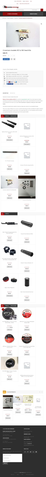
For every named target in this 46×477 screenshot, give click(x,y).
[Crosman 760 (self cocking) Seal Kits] (27, 155)
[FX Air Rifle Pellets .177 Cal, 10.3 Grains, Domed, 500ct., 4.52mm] (9, 313)
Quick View (12, 129)
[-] (12, 56)
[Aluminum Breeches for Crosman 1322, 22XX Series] (27, 126)
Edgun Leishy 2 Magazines (9, 287)
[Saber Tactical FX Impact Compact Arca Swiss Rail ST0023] (9, 223)
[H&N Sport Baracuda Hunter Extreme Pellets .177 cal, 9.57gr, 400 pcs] (27, 365)
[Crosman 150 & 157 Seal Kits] (18, 399)
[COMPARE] (11, 59)
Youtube (36, 452)
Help (31, 1)
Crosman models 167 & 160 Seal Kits (9, 189)
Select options (26, 144)
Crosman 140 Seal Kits (27, 199)
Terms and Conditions (30, 474)
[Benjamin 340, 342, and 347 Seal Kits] (28, 399)
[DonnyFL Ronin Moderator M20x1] (27, 223)
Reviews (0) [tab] (12, 93)
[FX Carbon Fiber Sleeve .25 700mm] (38, 400)
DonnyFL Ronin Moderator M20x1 (27, 233)
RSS (33, 452)
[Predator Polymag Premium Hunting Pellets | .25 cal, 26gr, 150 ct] (27, 338)
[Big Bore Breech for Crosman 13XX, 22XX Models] (9, 124)
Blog (17, 3)
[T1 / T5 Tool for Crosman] (9, 153)
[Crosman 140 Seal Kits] (27, 187)
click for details (25, 76)
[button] (41, 24)
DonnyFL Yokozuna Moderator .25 (27, 262)
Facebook (25, 452)
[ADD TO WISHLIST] (14, 59)
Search (42, 10)
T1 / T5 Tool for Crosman (9, 160)
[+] (14, 56)
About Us (12, 474)
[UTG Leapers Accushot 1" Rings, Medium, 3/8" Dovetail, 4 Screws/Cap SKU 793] (9, 250)
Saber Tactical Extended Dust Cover (26, 291)
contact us (27, 1)
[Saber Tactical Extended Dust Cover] (27, 282)
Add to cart (6, 59)
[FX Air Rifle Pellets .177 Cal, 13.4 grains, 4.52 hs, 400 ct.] (9, 363)
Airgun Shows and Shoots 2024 (24, 3)
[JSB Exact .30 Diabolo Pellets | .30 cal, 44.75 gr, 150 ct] (9, 338)
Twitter (30, 452)
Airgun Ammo (13, 305)
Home (5, 18)
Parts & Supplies (10, 18)
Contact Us (29, 443)
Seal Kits (16, 18)
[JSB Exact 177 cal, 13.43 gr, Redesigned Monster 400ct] (27, 313)
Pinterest (28, 452)
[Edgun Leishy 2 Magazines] (9, 279)
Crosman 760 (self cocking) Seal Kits (26, 165)
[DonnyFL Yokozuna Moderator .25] (27, 252)
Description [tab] (5, 93)
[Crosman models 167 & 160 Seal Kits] (9, 182)
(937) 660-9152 (19, 1)
